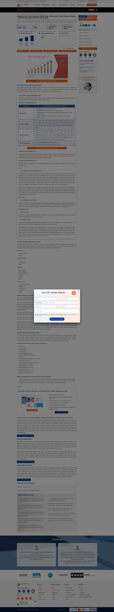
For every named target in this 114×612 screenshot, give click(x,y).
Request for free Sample (57, 319)
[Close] (78, 290)
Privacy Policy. (70, 314)
